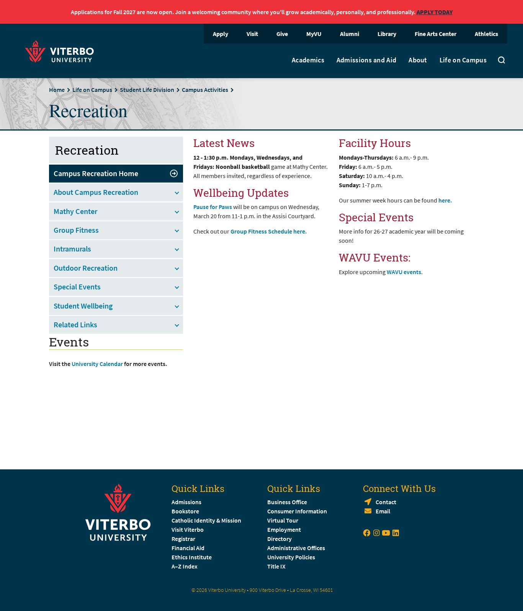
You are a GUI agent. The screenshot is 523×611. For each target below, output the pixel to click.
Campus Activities (205, 89)
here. (445, 200)
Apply (220, 34)
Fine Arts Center (435, 34)
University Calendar (97, 364)
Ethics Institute (192, 557)
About (418, 60)
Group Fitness (76, 230)
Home (57, 89)
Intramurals (72, 248)
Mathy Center (75, 211)
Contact (386, 502)
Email (383, 511)
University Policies (291, 557)
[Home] (61, 50)
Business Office (287, 502)
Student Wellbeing (83, 305)
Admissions (186, 502)
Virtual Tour (282, 520)
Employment (284, 529)
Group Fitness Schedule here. (268, 231)
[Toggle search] (501, 61)
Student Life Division (147, 89)
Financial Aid (188, 548)
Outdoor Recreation (86, 268)
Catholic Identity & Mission (206, 520)
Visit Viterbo (188, 529)
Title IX (276, 566)
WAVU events (404, 272)
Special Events (77, 286)
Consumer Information (297, 511)
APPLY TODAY (435, 12)
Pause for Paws (213, 207)
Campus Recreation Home (96, 173)
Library (387, 34)
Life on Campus (463, 60)
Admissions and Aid (366, 60)
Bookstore (185, 511)
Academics (308, 60)
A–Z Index (185, 566)
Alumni (349, 34)
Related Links (75, 324)
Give (282, 34)
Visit (252, 34)
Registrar (183, 538)
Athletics (486, 34)
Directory (280, 538)
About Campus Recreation (96, 192)
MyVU (314, 34)
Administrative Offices (296, 548)
